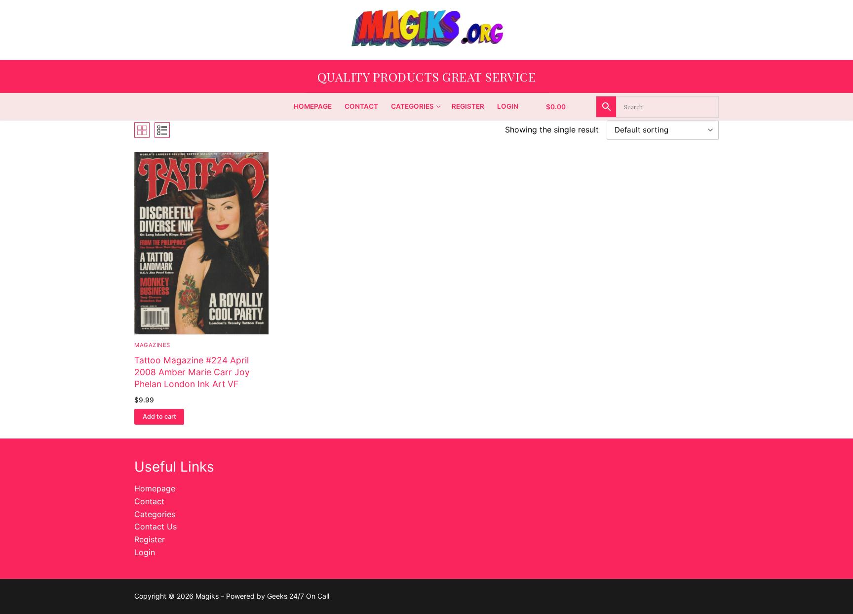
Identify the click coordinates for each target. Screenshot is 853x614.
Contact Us (155, 526)
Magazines (152, 345)
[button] (159, 417)
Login (144, 552)
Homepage (154, 488)
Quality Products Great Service (426, 76)
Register (149, 539)
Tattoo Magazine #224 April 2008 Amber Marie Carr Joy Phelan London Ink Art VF (192, 372)
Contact (149, 501)
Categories (154, 514)
